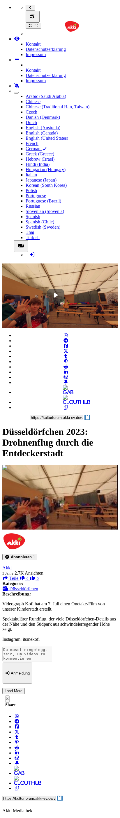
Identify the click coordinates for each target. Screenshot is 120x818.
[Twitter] (66, 351)
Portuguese (36, 195)
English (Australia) (43, 127)
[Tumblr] (66, 356)
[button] (19, 557)
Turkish (33, 237)
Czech (31, 112)
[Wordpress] (66, 377)
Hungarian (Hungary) (46, 169)
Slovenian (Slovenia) (45, 211)
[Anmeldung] (32, 254)
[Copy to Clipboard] (66, 407)
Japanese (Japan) (41, 179)
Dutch (31, 122)
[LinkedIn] (66, 371)
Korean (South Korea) (46, 185)
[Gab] (66, 392)
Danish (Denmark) (43, 117)
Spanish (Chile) (40, 221)
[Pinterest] (66, 361)
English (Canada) (42, 132)
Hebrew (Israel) (40, 159)
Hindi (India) (38, 164)
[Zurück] (30, 8)
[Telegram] (66, 340)
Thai (30, 232)
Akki (7, 567)
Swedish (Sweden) (43, 227)
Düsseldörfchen (23, 588)
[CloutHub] (66, 402)
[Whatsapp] (66, 335)
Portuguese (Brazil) (43, 200)
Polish (31, 190)
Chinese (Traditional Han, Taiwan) (57, 106)
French (32, 143)
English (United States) (47, 138)
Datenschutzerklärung (46, 49)
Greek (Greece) (40, 153)
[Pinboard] (66, 382)
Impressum (36, 54)
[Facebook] (66, 345)
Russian (33, 206)
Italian (31, 174)
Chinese (33, 101)
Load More (13, 691)
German (34, 148)
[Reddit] (66, 366)
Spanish (33, 216)
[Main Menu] (33, 17)
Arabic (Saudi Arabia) (46, 96)
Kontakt (33, 44)
